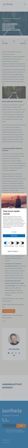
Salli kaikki (14, 235)
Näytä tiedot (13, 251)
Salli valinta (14, 232)
